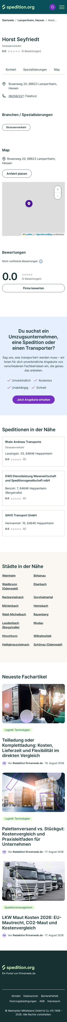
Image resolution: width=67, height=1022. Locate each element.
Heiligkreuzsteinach (15, 644)
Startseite (8, 20)
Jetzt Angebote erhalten (33, 399)
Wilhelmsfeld (42, 636)
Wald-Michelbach (14, 614)
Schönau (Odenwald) (48, 644)
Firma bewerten (33, 288)
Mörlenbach (10, 605)
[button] (52, 7)
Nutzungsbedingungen (23, 1001)
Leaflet (28, 234)
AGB (41, 1001)
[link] (33, 452)
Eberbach (40, 584)
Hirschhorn (10, 636)
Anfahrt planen (17, 173)
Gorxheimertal (43, 597)
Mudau (38, 623)
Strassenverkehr (16, 127)
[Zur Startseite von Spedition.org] (18, 7)
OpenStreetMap (44, 234)
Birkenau (40, 575)
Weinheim (9, 575)
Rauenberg (41, 614)
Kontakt (16, 995)
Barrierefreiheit (49, 995)
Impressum (53, 1001)
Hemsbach (41, 605)
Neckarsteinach (13, 597)
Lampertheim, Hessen (31, 20)
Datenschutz (30, 995)
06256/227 (16, 96)
